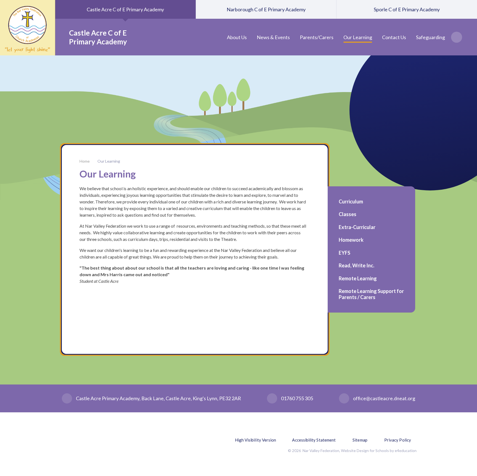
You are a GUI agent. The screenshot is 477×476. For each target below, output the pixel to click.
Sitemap (360, 439)
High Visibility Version (255, 439)
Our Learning (108, 161)
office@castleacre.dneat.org (384, 398)
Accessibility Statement (314, 439)
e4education (406, 450)
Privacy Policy (397, 439)
